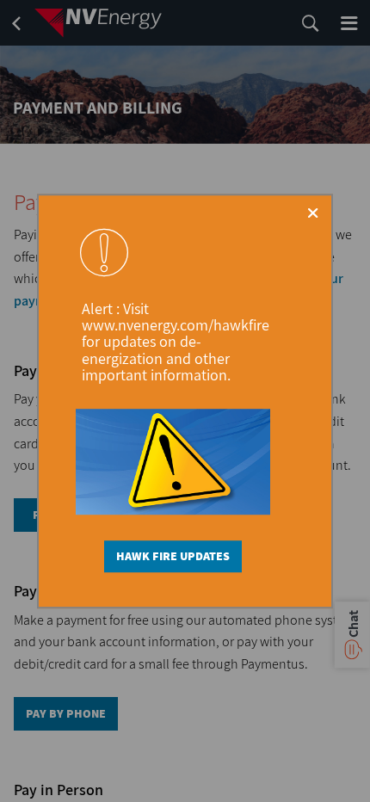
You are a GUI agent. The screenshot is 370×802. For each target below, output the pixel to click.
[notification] (104, 252)
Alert (99, 308)
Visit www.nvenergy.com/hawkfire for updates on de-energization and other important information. (175, 342)
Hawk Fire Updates (173, 556)
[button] (313, 213)
